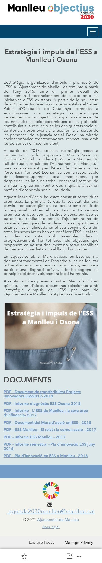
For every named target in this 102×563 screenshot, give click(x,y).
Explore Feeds (41, 542)
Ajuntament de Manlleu (58, 519)
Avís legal (51, 526)
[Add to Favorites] (24, 556)
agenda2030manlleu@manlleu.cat (51, 511)
